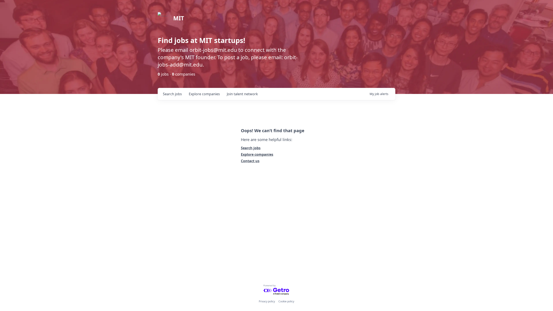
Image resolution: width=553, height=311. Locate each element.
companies (204, 94)
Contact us (250, 161)
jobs (172, 94)
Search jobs (251, 148)
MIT (178, 18)
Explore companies (257, 154)
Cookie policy (286, 301)
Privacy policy (267, 301)
